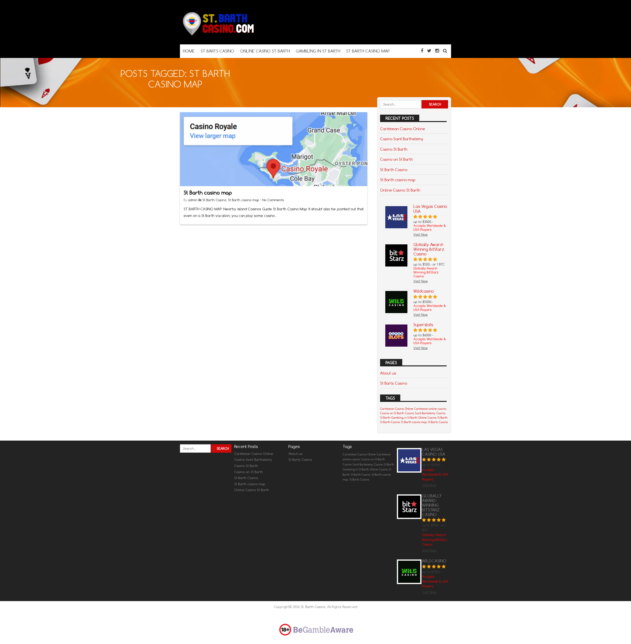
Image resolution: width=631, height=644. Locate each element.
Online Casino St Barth (400, 190)
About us (388, 373)
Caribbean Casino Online (402, 128)
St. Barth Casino (313, 607)
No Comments (273, 200)
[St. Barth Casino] (217, 34)
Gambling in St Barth (404, 417)
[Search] (445, 51)
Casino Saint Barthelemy (401, 138)
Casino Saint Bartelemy (420, 413)
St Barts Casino (393, 383)
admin (192, 200)
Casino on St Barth (396, 159)
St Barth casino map (208, 193)
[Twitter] (429, 51)
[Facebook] (422, 51)
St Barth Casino (214, 200)
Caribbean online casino (430, 409)
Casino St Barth (393, 149)
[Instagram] (437, 51)
